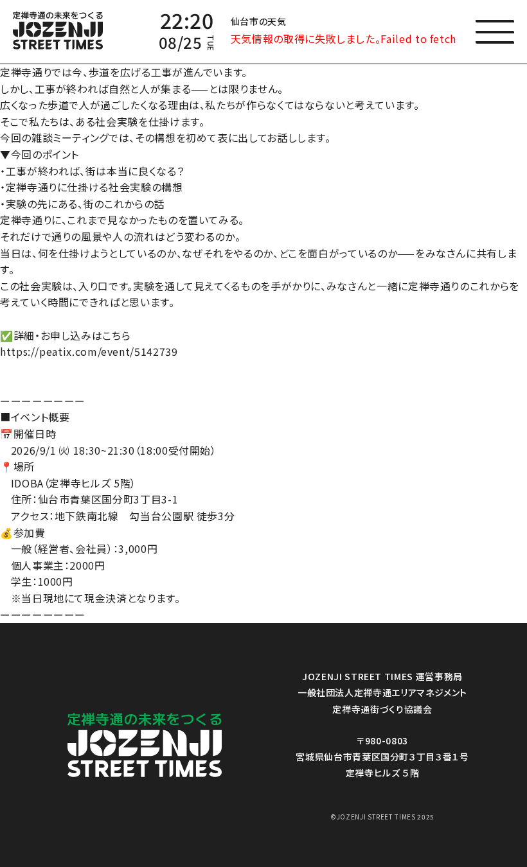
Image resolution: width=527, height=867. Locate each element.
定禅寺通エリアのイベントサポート (194, 311)
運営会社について (194, 284)
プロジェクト (182, 151)
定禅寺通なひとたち (199, 172)
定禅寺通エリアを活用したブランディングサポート (214, 345)
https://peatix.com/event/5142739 (88, 351)
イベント (172, 129)
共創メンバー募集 (194, 406)
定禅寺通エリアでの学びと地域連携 (199, 379)
